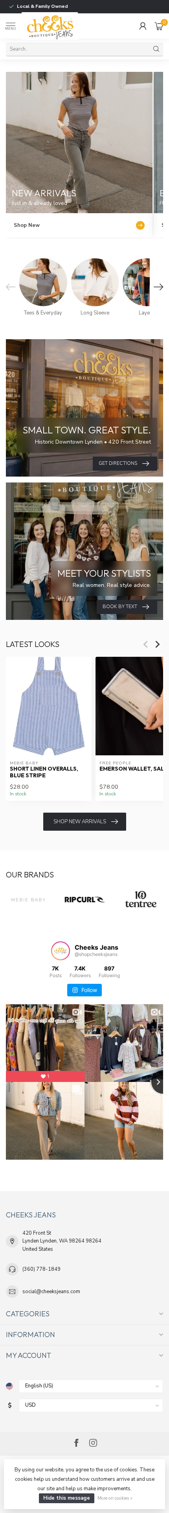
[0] (158, 26)
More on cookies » (114, 1498)
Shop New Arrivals (79, 821)
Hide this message (66, 1498)
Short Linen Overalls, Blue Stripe (44, 772)
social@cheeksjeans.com (51, 1291)
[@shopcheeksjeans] (60, 951)
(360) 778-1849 (41, 1269)
